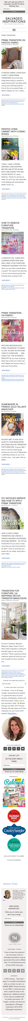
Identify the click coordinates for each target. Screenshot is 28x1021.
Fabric (17, 100)
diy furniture (16, 471)
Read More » (6, 95)
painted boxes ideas (5, 380)
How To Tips (7, 102)
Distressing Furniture (18, 563)
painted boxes (21, 379)
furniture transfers (10, 104)
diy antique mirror (10, 567)
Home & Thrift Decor (17, 101)
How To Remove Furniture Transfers (10, 225)
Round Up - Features (16, 672)
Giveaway (3, 286)
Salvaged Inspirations (14, 19)
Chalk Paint (11, 193)
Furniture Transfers (8, 101)
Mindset (12, 286)
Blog (7, 100)
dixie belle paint (10, 471)
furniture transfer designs (18, 673)
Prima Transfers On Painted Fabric (13, 41)
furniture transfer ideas (5, 674)
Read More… (12, 713)
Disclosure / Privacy (10, 884)
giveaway (16, 287)
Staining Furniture (22, 470)
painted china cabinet (11, 197)
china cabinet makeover (11, 196)
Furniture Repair (19, 193)
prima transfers (19, 197)
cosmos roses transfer (21, 196)
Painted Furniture (17, 104)
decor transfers (10, 673)
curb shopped (4, 197)
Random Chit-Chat (15, 470)
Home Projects (12, 376)
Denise (10, 44)
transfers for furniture (8, 677)
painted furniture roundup (6, 676)
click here (19, 965)
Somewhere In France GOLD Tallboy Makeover (13, 407)
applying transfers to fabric (12, 379)
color (15, 193)
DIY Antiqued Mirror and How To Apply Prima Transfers (13, 501)
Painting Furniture (14, 102)
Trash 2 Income (21, 195)
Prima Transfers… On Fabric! (12, 314)
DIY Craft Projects (12, 100)
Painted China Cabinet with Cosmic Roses (13, 131)
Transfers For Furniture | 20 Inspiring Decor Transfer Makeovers (14, 594)
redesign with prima (20, 380)
